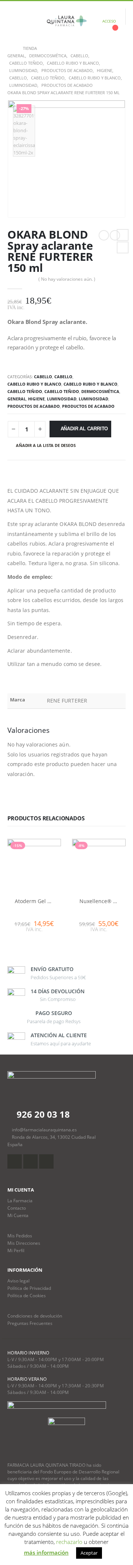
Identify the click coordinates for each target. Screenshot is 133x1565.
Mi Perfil (15, 1250)
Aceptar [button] (89, 1552)
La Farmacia (20, 1200)
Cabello (43, 376)
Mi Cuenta (17, 1215)
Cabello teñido (24, 391)
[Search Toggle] (30, 21)
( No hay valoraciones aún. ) (66, 279)
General (16, 398)
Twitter (123, 247)
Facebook (123, 235)
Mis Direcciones (23, 1243)
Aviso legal (18, 1281)
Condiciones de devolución (34, 1316)
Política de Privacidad (29, 1288)
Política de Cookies (26, 1295)
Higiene (36, 398)
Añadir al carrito (84, 428)
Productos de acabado (33, 406)
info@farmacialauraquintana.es (44, 1129)
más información (46, 1552)
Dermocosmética (100, 391)
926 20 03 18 (42, 1114)
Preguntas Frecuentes (29, 1323)
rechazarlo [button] (69, 1541)
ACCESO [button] (109, 21)
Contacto (16, 1208)
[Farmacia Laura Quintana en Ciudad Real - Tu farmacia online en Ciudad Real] (66, 21)
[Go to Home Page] (10, 48)
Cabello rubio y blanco (34, 384)
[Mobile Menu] (12, 21)
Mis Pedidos (19, 1235)
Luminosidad (61, 398)
